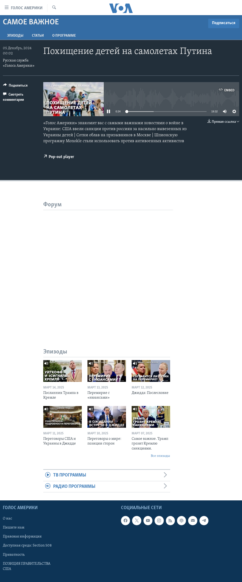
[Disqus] (108, 269)
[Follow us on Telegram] (203, 520)
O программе (64, 36)
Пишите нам (13, 528)
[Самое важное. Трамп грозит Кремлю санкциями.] (151, 417)
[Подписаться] (192, 520)
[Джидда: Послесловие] (151, 371)
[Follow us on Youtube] (147, 520)
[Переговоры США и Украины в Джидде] (62, 417)
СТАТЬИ (38, 36)
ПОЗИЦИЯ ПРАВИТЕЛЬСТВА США (26, 566)
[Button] (15, 86)
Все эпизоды (160, 456)
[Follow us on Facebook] (125, 520)
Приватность (14, 555)
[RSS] (170, 520)
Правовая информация (22, 537)
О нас (7, 518)
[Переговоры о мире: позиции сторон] (106, 417)
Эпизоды (15, 36)
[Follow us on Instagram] (159, 520)
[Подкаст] (181, 520)
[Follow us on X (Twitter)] (136, 520)
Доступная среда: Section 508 (27, 546)
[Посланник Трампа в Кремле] (62, 371)
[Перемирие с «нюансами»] (106, 371)
